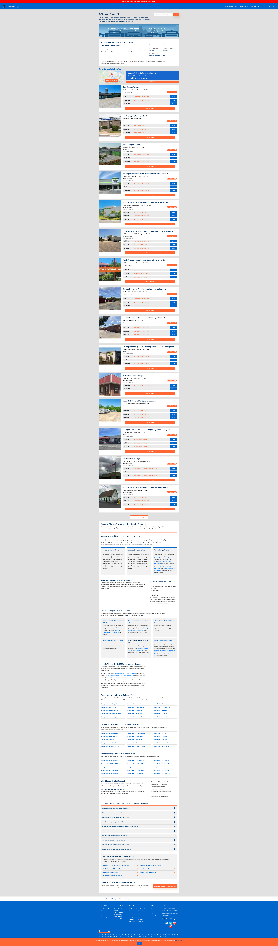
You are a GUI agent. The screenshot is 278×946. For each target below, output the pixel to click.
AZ (108, 934)
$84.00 (174, 132)
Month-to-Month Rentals (117, 31)
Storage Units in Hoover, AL (160, 717)
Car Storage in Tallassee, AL (161, 650)
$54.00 (174, 277)
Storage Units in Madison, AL (108, 743)
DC (120, 934)
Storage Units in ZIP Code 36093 (135, 760)
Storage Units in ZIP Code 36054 (161, 773)
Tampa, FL (131, 919)
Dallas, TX (140, 911)
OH (120, 936)
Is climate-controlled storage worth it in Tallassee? (115, 817)
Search (176, 15)
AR (105, 934)
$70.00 (174, 129)
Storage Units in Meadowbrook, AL (136, 713)
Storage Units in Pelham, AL (160, 710)
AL (102, 934)
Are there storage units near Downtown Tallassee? (116, 844)
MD (157, 934)
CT (117, 934)
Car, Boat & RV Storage (119, 918)
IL (139, 934)
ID (137, 934)
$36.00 (174, 334)
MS (172, 934)
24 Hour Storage (118, 914)
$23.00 (174, 212)
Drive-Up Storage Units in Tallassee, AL (125, 673)
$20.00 (174, 270)
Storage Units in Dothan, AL (108, 739)
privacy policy (178, 940)
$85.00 (174, 100)
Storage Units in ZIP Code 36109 (109, 767)
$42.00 (174, 125)
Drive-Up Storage (118, 912)
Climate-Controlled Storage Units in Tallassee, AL (121, 675)
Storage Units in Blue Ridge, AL (109, 703)
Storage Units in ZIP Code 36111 (161, 770)
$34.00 (174, 298)
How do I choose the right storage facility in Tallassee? (116, 849)
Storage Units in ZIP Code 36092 (109, 763)
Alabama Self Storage (111, 899)
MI (163, 934)
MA (154, 934)
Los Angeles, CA (133, 908)
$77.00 (174, 363)
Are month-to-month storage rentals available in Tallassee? (118, 831)
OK (123, 936)
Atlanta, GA (141, 915)
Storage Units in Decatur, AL (134, 739)
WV (163, 936)
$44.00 (174, 360)
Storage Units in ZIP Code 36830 (109, 770)
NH (105, 936)
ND (99, 936)
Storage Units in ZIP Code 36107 (135, 767)
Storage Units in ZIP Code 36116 (135, 773)
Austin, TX (140, 921)
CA (111, 934)
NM (111, 936)
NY (117, 936)
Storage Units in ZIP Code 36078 (109, 760)
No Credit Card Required (158, 28)
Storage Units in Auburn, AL (134, 703)
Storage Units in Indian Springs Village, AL (112, 713)
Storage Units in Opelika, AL (108, 707)
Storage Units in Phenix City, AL (135, 707)
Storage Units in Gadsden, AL (160, 743)
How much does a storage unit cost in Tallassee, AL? (116, 808)
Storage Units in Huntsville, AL (109, 736)
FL (125, 934)
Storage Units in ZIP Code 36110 (161, 763)
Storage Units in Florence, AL (134, 743)
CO (114, 934)
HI (131, 934)
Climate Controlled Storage (118, 909)
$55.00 (174, 96)
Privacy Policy (152, 915)
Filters (154, 82)
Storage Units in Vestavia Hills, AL (136, 746)
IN (142, 934)
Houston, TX (141, 913)
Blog (265, 6)
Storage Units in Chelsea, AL (134, 710)
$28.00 (174, 500)
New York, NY (141, 908)
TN (143, 936)
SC (137, 936)
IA (134, 934)
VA (151, 936)
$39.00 (174, 504)
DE (122, 934)
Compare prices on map (111, 80)
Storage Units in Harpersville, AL (109, 710)
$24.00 (174, 273)
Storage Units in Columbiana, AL (161, 707)
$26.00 (174, 183)
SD (140, 936)
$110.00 (173, 388)
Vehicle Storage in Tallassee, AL (163, 640)
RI (134, 936)
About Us (271, 6)
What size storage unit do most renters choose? (115, 812)
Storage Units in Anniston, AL (135, 717)
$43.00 (174, 187)
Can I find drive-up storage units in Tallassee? (114, 822)
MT (175, 934)
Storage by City (102, 913)
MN (166, 934)
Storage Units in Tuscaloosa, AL (135, 736)
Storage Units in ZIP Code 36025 (109, 773)
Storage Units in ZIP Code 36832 (161, 760)
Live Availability (134, 31)
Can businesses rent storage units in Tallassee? (114, 835)
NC (177, 934)
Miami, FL (131, 913)
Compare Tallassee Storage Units (165, 886)
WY (166, 936)
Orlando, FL (141, 917)
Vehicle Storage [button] (255, 6)
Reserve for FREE (135, 28)
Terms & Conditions (153, 917)
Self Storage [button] (243, 6)
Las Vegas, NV (132, 917)
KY (148, 934)
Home (100, 899)
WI (160, 936)
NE (102, 936)
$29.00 (174, 327)
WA (157, 936)
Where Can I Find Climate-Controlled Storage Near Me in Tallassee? (120, 826)
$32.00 (174, 331)
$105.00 (173, 161)
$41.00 (174, 305)
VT (154, 936)
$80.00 (174, 385)
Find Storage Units (103, 911)
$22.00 (174, 414)
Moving (151, 913)
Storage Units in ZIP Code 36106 (161, 767)
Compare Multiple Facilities (118, 28)
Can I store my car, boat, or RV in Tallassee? (113, 840)
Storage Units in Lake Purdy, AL (109, 717)
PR (131, 936)
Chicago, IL (132, 911)
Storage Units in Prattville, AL (161, 746)
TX (146, 936)
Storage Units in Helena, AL (160, 713)
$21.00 (174, 241)
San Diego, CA (141, 919)
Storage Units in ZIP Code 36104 (135, 770)
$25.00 (174, 356)
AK (99, 934)
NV (114, 936)
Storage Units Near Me (230, 6)
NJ (108, 936)
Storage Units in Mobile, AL (160, 733)
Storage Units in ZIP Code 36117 (135, 763)
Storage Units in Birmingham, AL (109, 733)
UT (148, 936)
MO (169, 934)
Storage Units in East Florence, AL (110, 746)
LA (151, 934)
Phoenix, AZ (132, 915)
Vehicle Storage (118, 916)
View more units (150, 108)
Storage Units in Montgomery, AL (162, 703)
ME (160, 934)
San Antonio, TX (133, 921)
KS (145, 934)
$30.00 (174, 219)
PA (128, 936)
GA (128, 934)
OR (125, 936)
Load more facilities (139, 517)
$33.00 (174, 244)
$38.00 (174, 302)
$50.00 (174, 190)
